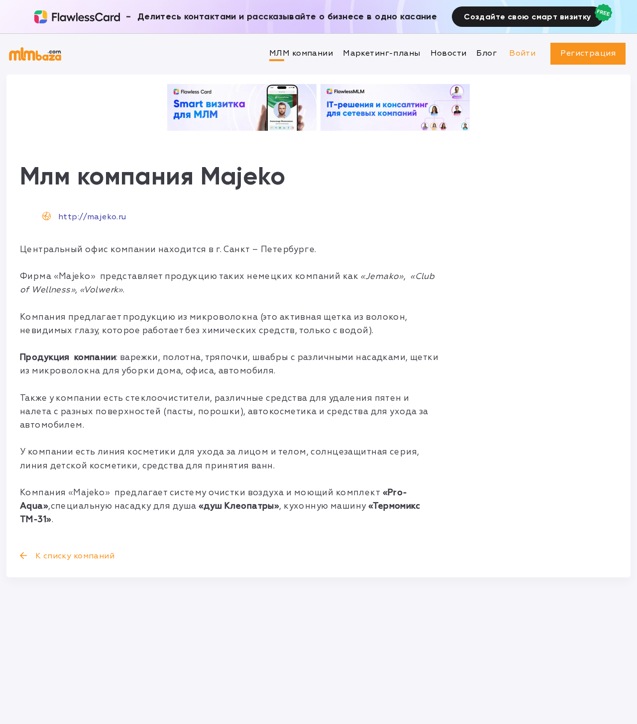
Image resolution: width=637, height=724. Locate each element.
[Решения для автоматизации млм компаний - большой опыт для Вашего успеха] (242, 107)
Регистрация (588, 53)
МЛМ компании (301, 53)
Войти (522, 53)
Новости (448, 53)
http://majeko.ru (92, 217)
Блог (486, 53)
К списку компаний (73, 556)
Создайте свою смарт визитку (527, 16)
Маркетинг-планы (381, 53)
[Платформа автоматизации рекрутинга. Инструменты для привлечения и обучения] (395, 107)
